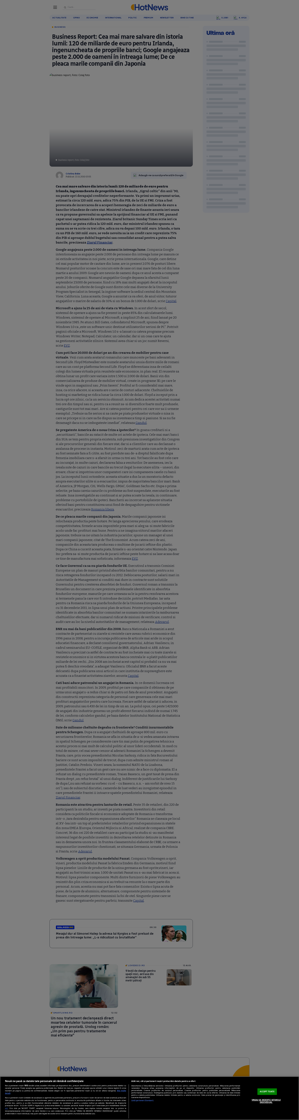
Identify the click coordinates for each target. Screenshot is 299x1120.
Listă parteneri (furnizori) (142, 1100)
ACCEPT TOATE (267, 1091)
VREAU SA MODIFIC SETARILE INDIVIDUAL (266, 1101)
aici (6, 1108)
